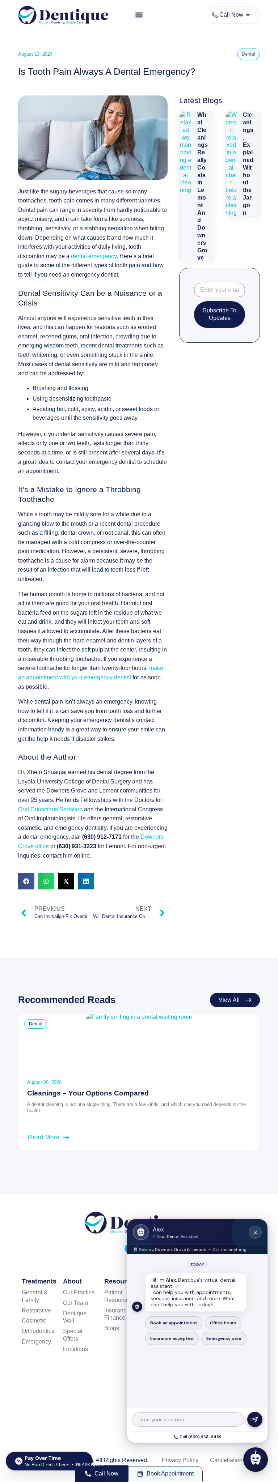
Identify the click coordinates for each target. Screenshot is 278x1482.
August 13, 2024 (35, 54)
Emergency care (223, 1338)
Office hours (223, 1323)
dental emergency (94, 256)
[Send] (254, 1419)
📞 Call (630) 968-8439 (197, 1436)
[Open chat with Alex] (255, 1459)
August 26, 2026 (44, 1082)
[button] (139, 15)
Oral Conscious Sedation (50, 809)
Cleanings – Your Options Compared (88, 1093)
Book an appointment (173, 1323)
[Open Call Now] (248, 15)
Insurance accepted (172, 1338)
